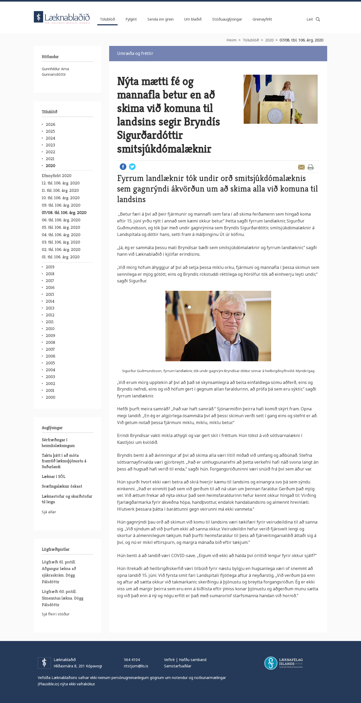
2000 (50, 397)
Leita (318, 19)
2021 (50, 159)
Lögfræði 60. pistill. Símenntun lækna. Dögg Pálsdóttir (62, 598)
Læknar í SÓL (53, 476)
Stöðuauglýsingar (227, 19)
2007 (50, 349)
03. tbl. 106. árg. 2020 (61, 242)
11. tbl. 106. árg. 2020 (60, 190)
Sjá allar (49, 511)
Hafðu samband (192, 659)
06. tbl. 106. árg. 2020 (61, 220)
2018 (50, 274)
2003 (50, 376)
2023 (50, 145)
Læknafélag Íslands (283, 663)
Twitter (132, 166)
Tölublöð (251, 39)
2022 (50, 152)
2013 (50, 308)
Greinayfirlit (262, 19)
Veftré (169, 659)
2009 (50, 335)
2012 (50, 315)
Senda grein (301, 167)
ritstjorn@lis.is (136, 665)
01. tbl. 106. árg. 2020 (61, 257)
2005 (50, 363)
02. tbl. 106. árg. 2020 (61, 249)
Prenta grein (310, 167)
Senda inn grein (160, 19)
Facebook (123, 166)
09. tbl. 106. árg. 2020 (61, 205)
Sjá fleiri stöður (56, 613)
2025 (50, 131)
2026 (50, 124)
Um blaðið (193, 19)
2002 (50, 383)
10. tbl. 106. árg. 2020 (61, 198)
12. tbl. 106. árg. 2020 (61, 183)
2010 (50, 328)
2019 (50, 267)
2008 (50, 342)
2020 (269, 39)
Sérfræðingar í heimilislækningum (58, 442)
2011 (50, 322)
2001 (50, 390)
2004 (50, 370)
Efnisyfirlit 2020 (56, 175)
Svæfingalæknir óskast (62, 486)
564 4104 (132, 659)
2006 (50, 356)
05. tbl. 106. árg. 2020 (61, 227)
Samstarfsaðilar (177, 665)
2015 (50, 294)
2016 (50, 287)
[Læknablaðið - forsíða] (62, 13)
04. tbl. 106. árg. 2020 (61, 235)
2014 (50, 301)
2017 (50, 280)
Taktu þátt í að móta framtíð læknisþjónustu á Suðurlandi (64, 461)
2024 (50, 138)
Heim (231, 39)
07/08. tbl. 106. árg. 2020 (301, 39)
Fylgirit (131, 19)
